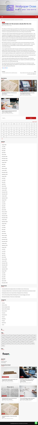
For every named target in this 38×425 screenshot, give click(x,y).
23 (34, 132)
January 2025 (4, 170)
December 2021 (4, 239)
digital (20, 337)
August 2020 (4, 270)
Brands (15, 335)
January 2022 (4, 237)
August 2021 (4, 247)
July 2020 (3, 272)
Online (27, 341)
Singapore (8, 343)
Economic (3, 312)
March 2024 (4, 186)
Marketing (3, 318)
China (31, 335)
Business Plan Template (6, 308)
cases (28, 335)
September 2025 (5, 160)
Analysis (3, 22)
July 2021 (3, 249)
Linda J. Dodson (5, 25)
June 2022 (3, 227)
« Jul (2, 138)
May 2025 (3, 164)
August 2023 (4, 199)
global (10, 339)
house (20, 339)
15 (29, 130)
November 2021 (4, 241)
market (18, 341)
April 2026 (3, 152)
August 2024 (4, 176)
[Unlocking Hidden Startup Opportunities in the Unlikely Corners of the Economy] (10, 372)
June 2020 (3, 274)
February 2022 (4, 235)
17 (3, 132)
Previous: (9, 72)
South (12, 343)
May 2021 (3, 253)
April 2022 (3, 231)
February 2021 (4, 259)
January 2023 (4, 213)
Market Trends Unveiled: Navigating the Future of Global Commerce (9, 111)
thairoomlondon (4, 361)
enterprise (33, 337)
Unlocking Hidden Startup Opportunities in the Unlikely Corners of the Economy (15, 288)
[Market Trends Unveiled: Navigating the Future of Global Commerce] (10, 104)
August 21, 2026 (28, 95)
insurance (30, 339)
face (2, 339)
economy (29, 337)
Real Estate (4, 322)
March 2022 (4, 233)
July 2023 (3, 201)
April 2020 (3, 278)
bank (8, 335)
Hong (17, 339)
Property (3, 320)
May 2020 (3, 276)
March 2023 (4, 209)
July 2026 (3, 146)
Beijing (11, 335)
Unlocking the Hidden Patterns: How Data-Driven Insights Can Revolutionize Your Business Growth (18, 290)
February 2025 (4, 168)
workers (32, 343)
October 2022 (4, 219)
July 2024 (3, 178)
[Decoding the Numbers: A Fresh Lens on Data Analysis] (10, 86)
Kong (6, 341)
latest (10, 341)
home (13, 339)
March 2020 (4, 280)
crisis (16, 337)
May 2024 (3, 182)
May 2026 (3, 150)
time (18, 343)
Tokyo (22, 343)
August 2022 (4, 223)
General (3, 316)
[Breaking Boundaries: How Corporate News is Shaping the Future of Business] (10, 391)
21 (24, 132)
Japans (3, 341)
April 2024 (3, 184)
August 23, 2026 (10, 95)
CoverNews (21, 423)
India (27, 339)
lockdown (14, 341)
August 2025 (4, 162)
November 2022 (4, 217)
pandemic (31, 341)
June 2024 (3, 180)
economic (24, 337)
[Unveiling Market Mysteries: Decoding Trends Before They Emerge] (28, 86)
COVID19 (13, 337)
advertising (4, 335)
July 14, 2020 (10, 25)
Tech (15, 343)
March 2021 (4, 257)
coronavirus (8, 337)
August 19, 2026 (10, 113)
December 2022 (4, 215)
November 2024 (4, 172)
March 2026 (4, 154)
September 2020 (5, 268)
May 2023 (3, 205)
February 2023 (4, 211)
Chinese (3, 337)
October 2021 (4, 243)
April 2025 (3, 166)
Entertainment (4, 314)
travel (25, 343)
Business (19, 335)
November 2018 (4, 282)
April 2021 (3, 255)
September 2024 (5, 174)
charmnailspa (3, 362)
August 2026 (4, 144)
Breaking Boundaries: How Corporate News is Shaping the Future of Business (15, 292)
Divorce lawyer (4, 310)
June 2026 (3, 148)
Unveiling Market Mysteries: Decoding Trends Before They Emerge (27, 93)
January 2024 (4, 190)
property (3, 343)
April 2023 (3, 207)
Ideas (23, 339)
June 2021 (3, 251)
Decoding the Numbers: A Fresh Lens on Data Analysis (9, 93)
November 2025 (4, 158)
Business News (4, 395)
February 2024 (4, 188)
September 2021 (5, 245)
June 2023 (3, 203)
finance (6, 339)
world (3, 345)
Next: (28, 73)
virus (29, 343)
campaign (23, 335)
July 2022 (3, 225)
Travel (3, 324)
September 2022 (5, 221)
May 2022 (3, 229)
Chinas (34, 335)
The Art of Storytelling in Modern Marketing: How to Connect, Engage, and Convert (16, 294)
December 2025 (4, 156)
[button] (2, 16)
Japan (35, 339)
